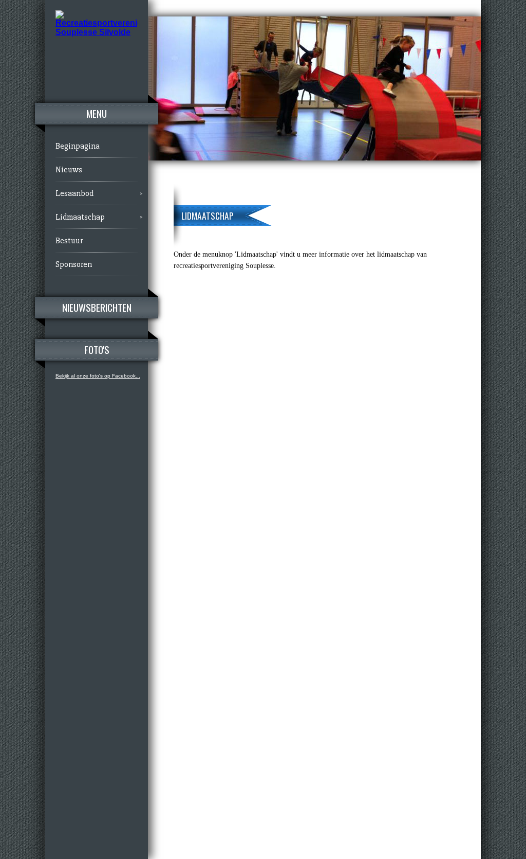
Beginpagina (77, 146)
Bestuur (69, 241)
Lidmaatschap (80, 217)
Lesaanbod (74, 193)
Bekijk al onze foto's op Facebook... (97, 376)
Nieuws (68, 170)
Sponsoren (73, 264)
